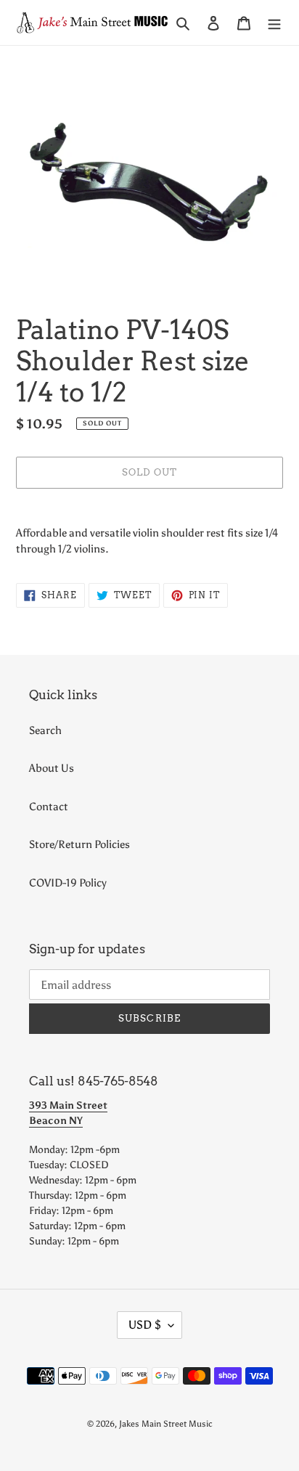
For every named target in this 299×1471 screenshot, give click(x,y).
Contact (48, 806)
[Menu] (274, 22)
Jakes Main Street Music (166, 1424)
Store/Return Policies (79, 844)
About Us (51, 768)
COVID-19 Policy (68, 882)
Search (45, 730)
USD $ (144, 1325)
